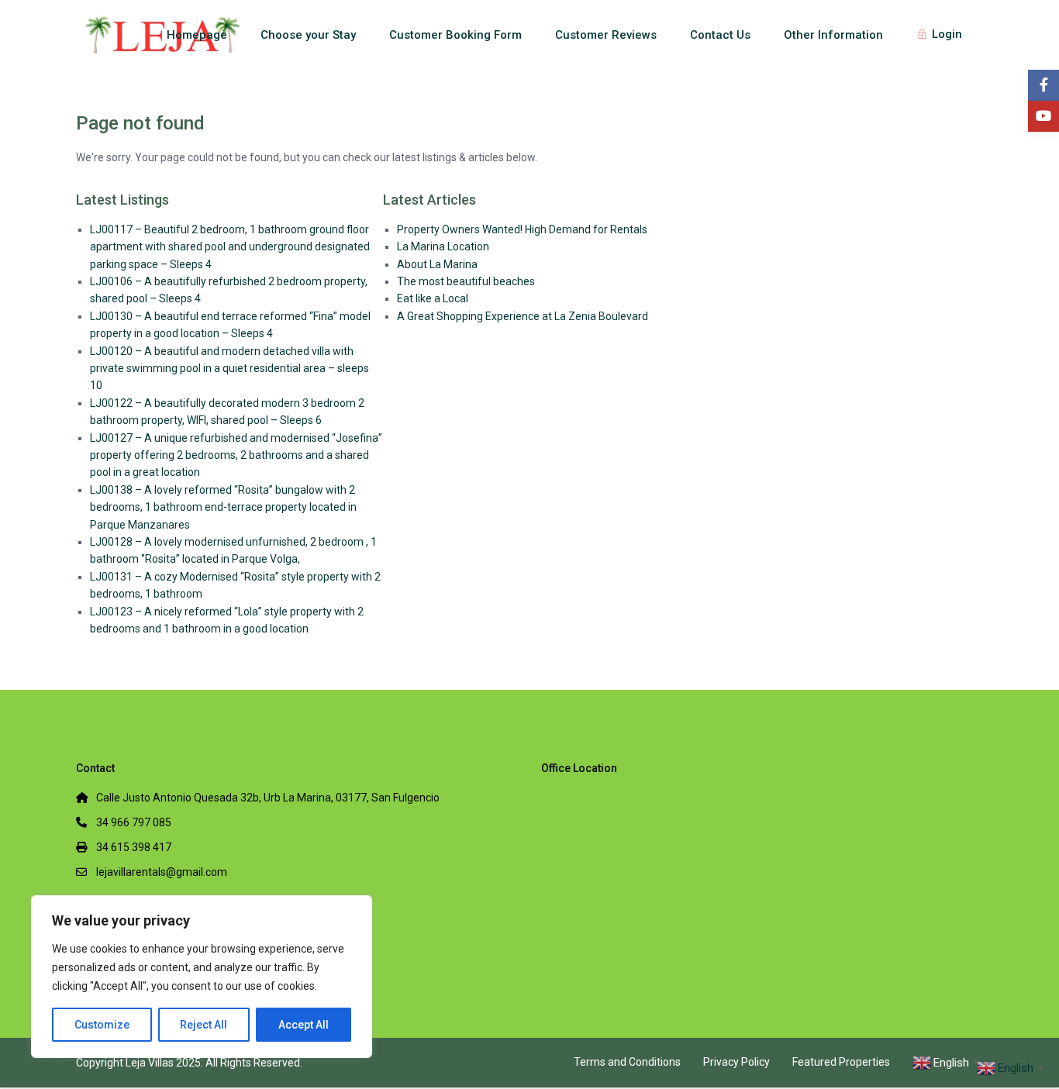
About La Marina (437, 264)
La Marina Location (443, 246)
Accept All (303, 1024)
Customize (101, 1024)
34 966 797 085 (133, 822)
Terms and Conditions (627, 1062)
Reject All (203, 1024)
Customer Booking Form (455, 35)
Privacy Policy (736, 1062)
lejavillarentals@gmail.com (161, 872)
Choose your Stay (308, 35)
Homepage (197, 35)
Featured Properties (841, 1062)
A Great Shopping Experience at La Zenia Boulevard (522, 316)
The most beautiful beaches (466, 281)
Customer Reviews (606, 35)
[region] (201, 976)
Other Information (833, 35)
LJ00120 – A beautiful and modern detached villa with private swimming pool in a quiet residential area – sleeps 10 (229, 368)
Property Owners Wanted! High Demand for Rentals (522, 229)
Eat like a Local (432, 298)
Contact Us (720, 35)
